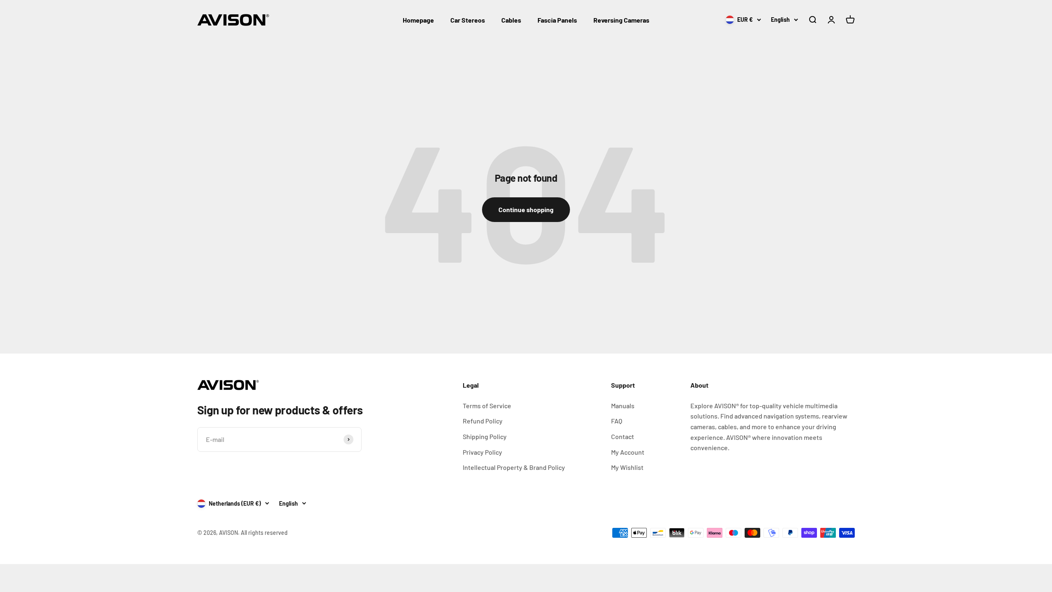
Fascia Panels (557, 20)
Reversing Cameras (621, 20)
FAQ (616, 421)
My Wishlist (627, 467)
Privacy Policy (482, 452)
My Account (627, 452)
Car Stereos (467, 20)
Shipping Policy (485, 436)
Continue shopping (526, 209)
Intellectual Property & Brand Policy (514, 467)
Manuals (622, 405)
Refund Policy (483, 421)
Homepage (418, 20)
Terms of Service (487, 405)
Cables (511, 20)
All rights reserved (264, 532)
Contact (622, 436)
